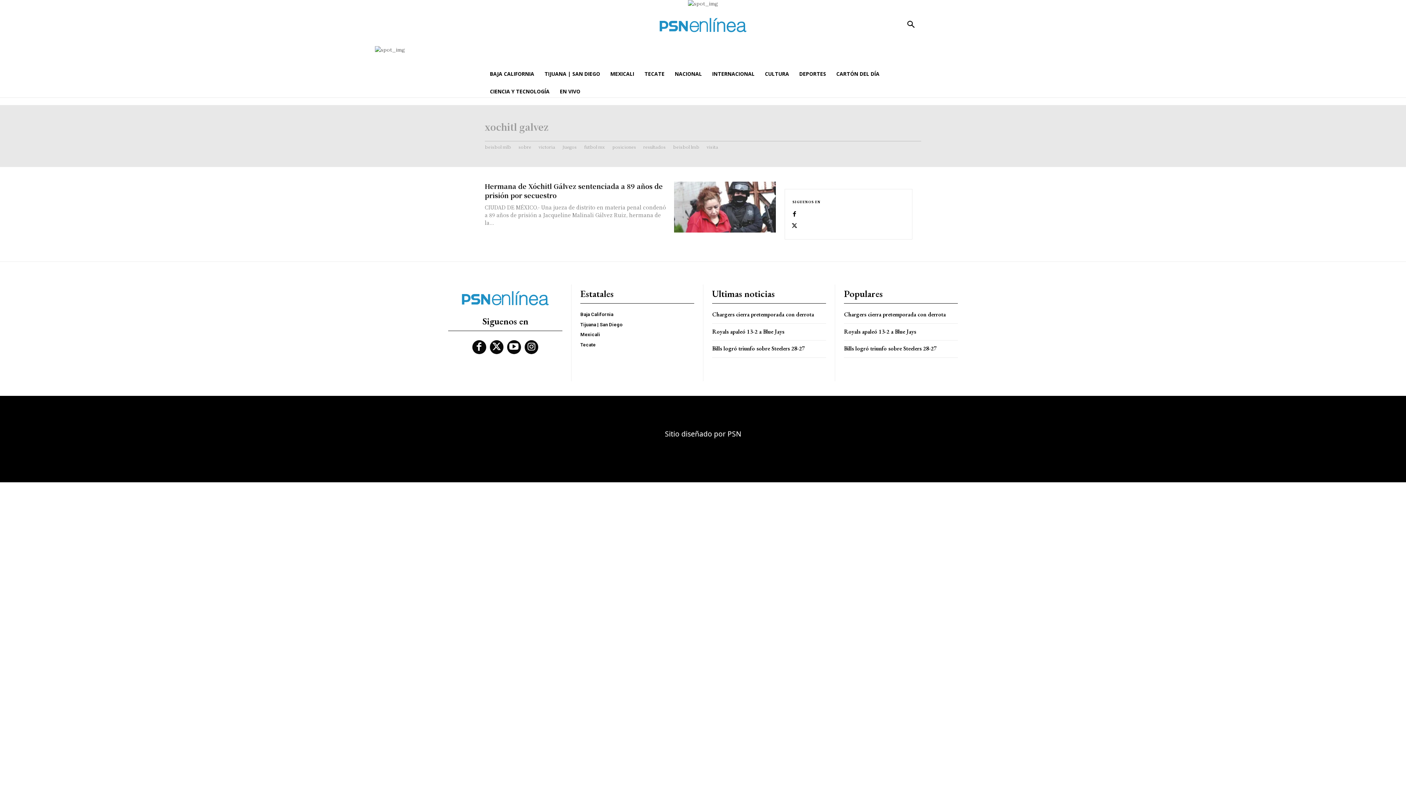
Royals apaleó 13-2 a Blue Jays (748, 331)
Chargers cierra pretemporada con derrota (763, 314)
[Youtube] (514, 347)
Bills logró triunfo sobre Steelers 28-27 (758, 348)
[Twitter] (794, 226)
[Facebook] (794, 214)
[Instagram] (532, 347)
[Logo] (703, 25)
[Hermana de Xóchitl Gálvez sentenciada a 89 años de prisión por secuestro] (725, 207)
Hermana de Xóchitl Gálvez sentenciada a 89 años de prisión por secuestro (574, 190)
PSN (734, 434)
